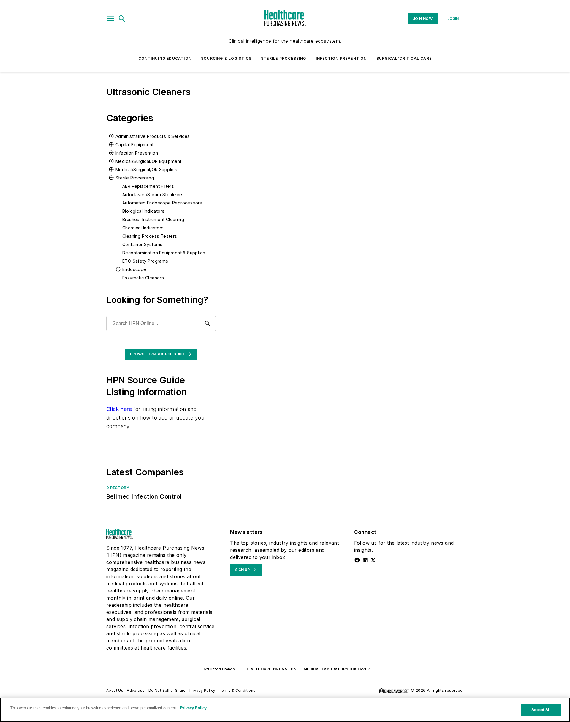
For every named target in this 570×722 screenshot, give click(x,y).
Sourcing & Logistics (226, 58)
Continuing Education (164, 58)
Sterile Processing (283, 58)
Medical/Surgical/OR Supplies (146, 169)
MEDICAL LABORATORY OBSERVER (337, 669)
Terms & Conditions (237, 690)
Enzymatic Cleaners (143, 277)
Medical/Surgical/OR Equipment (148, 161)
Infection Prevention (341, 58)
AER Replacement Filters (148, 186)
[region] (285, 710)
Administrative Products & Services (152, 136)
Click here (119, 409)
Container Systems (142, 244)
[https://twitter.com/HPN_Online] (373, 560)
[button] (110, 18)
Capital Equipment (134, 144)
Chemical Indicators (143, 227)
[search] (122, 18)
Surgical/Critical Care (404, 58)
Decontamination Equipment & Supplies (163, 252)
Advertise (136, 690)
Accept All (540, 709)
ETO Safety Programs (145, 261)
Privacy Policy (202, 690)
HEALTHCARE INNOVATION (271, 669)
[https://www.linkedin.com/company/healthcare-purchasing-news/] (365, 560)
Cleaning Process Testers (149, 236)
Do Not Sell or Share (167, 690)
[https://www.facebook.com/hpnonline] (357, 560)
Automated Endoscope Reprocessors (162, 202)
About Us (114, 690)
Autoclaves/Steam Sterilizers (152, 194)
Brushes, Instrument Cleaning (153, 219)
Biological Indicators (143, 211)
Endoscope (134, 269)
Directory (117, 487)
